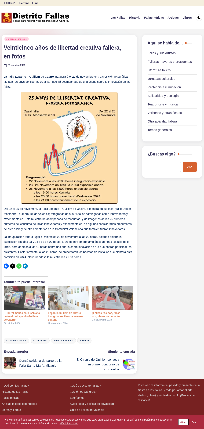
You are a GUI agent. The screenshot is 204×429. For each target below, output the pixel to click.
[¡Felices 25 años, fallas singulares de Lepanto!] (112, 298)
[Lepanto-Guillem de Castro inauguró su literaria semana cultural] (68, 298)
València (84, 340)
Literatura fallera (159, 70)
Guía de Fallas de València (87, 409)
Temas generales (160, 130)
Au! (189, 167)
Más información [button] (69, 423)
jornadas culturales (63, 340)
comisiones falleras (16, 340)
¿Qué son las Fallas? (15, 385)
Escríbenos (77, 397)
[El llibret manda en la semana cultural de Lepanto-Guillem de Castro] (24, 298)
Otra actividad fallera (162, 121)
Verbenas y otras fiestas (165, 113)
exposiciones (40, 340)
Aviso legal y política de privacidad (92, 403)
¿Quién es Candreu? (83, 391)
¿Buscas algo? (162, 154)
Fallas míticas (10, 397)
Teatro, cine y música (163, 104)
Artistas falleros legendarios (19, 403)
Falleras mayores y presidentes (170, 61)
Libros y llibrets (11, 409)
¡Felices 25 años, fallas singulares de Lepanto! (106, 314)
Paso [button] (194, 422)
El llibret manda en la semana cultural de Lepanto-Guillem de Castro (22, 316)
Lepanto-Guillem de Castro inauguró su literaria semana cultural (65, 316)
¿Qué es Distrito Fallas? (85, 385)
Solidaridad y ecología (163, 95)
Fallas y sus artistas (162, 53)
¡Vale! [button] (183, 422)
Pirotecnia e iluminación (164, 87)
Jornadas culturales (16, 39)
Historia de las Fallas (15, 391)
